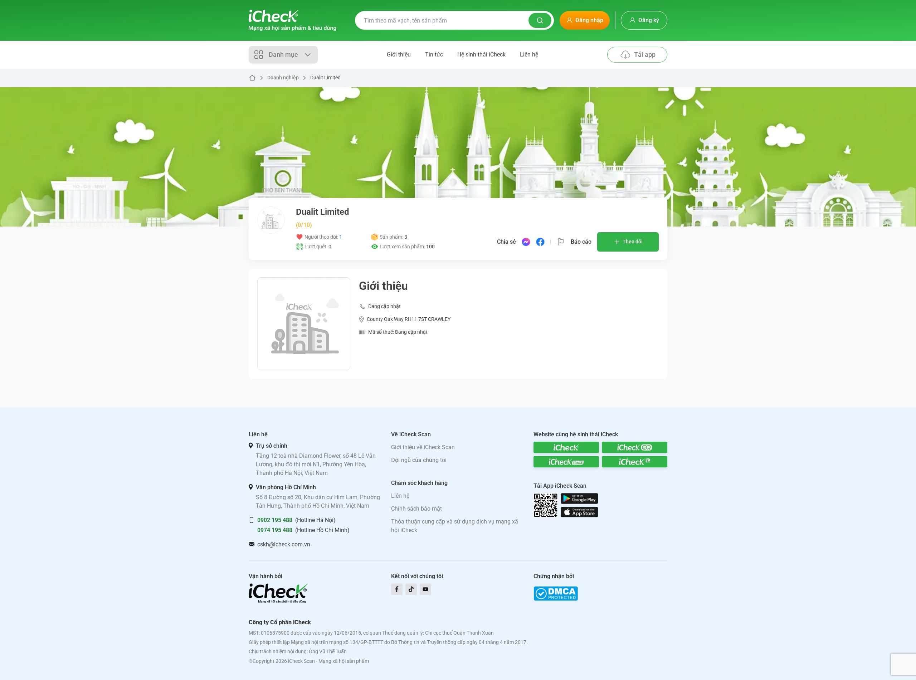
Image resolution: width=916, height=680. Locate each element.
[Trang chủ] (292, 20)
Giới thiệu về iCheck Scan (423, 447)
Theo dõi (633, 241)
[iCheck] (566, 447)
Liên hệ (529, 54)
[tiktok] (411, 589)
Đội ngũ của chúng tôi (419, 460)
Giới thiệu (399, 54)
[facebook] (397, 589)
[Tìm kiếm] (539, 20)
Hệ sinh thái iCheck (481, 54)
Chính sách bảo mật (416, 508)
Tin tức (434, 54)
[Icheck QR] (634, 447)
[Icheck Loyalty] (634, 461)
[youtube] (425, 589)
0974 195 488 (274, 530)
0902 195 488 (274, 520)
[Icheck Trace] (566, 461)
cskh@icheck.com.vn (283, 544)
